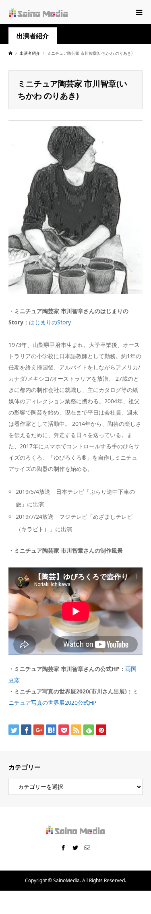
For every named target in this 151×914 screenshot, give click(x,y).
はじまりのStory (50, 322)
